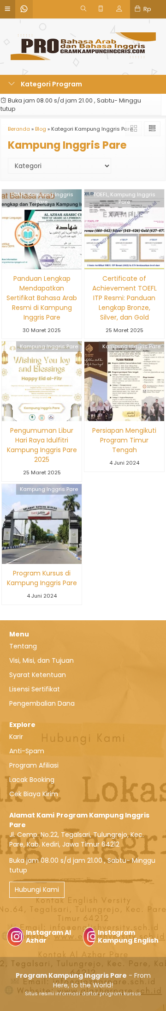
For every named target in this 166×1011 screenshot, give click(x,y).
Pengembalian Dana (42, 703)
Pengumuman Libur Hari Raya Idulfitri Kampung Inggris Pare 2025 (42, 445)
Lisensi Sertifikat (34, 689)
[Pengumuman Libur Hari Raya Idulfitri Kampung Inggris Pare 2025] (42, 381)
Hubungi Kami (37, 889)
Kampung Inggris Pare (49, 346)
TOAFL (18, 194)
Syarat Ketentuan (37, 674)
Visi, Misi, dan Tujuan (41, 660)
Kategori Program (50, 84)
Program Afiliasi (34, 765)
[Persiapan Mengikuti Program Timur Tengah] (124, 381)
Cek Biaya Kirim (33, 794)
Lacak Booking (31, 779)
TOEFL (100, 194)
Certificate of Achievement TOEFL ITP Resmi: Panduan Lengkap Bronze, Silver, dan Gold (124, 298)
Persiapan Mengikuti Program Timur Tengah (124, 440)
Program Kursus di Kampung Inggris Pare (42, 578)
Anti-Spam (26, 751)
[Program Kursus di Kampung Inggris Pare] (42, 523)
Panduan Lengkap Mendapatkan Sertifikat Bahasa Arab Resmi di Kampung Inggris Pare (41, 298)
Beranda (19, 129)
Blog (40, 129)
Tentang (23, 646)
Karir (16, 736)
